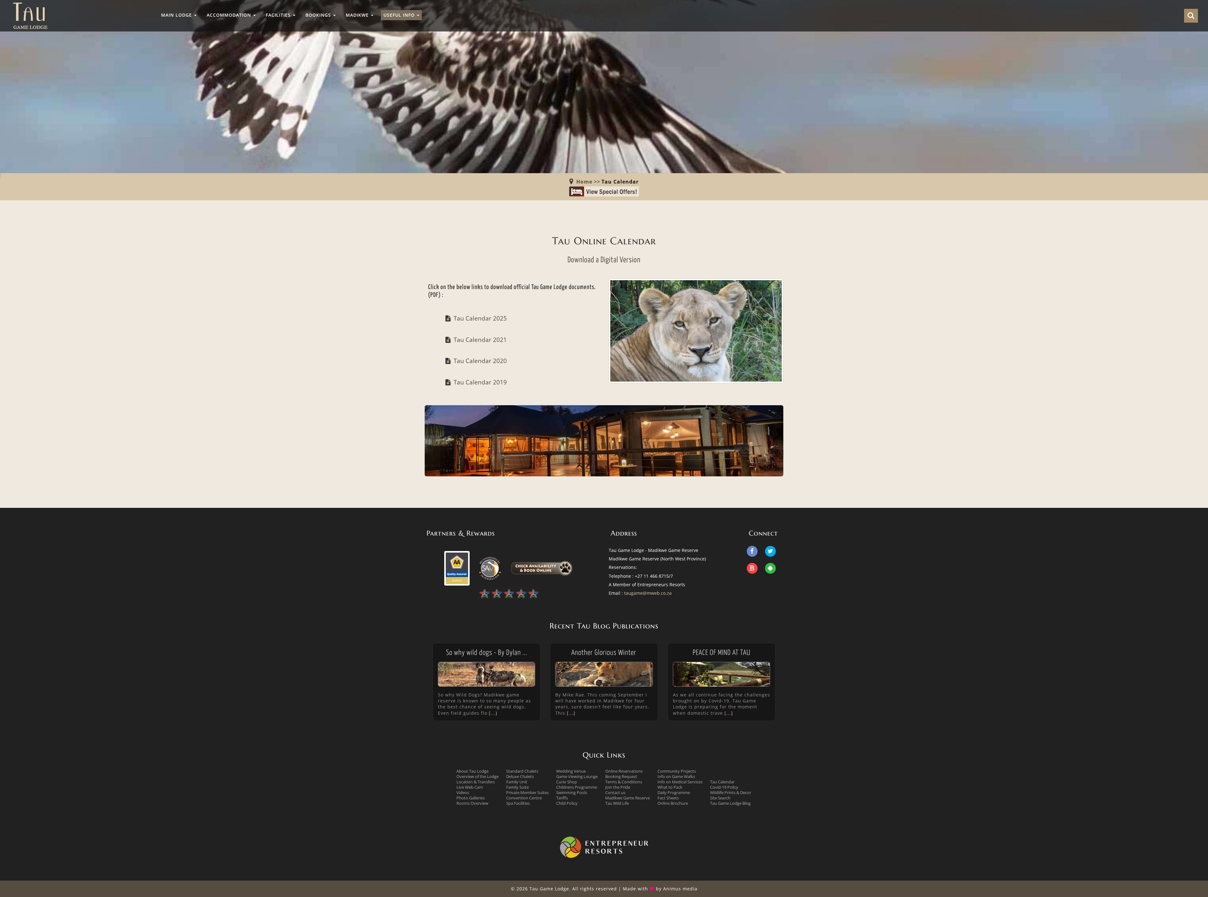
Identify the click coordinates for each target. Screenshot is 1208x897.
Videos (462, 792)
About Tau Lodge (472, 771)
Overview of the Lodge (477, 776)
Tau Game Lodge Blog (730, 803)
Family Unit (516, 782)
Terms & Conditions (623, 782)
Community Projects (676, 771)
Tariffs (562, 798)
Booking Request (621, 776)
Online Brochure (672, 803)
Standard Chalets (522, 771)
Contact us (615, 792)
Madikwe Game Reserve (627, 798)
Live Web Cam (469, 787)
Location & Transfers (475, 782)
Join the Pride (617, 787)
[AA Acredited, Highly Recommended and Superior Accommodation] (457, 567)
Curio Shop (566, 782)
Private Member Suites (527, 792)
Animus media (680, 889)
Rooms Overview (472, 803)
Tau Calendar (722, 782)
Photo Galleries (470, 798)
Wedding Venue (571, 771)
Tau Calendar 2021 (480, 339)
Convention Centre (524, 798)
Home (584, 181)
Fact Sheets (668, 798)
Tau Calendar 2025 (480, 318)
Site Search (720, 798)
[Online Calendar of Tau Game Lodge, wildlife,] (696, 329)
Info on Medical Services (679, 782)
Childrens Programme (576, 787)
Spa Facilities (518, 803)
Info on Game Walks (676, 776)
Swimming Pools (571, 792)
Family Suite (517, 787)
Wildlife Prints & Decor (730, 792)
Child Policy (567, 803)
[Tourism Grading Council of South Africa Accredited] (509, 593)
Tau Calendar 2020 (480, 360)
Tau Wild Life (617, 803)
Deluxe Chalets (520, 776)
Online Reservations (624, 771)
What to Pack (669, 787)
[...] (492, 713)
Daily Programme (673, 792)
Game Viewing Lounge (577, 776)
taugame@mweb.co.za (648, 593)
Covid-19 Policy (724, 787)
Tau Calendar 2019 (480, 382)
